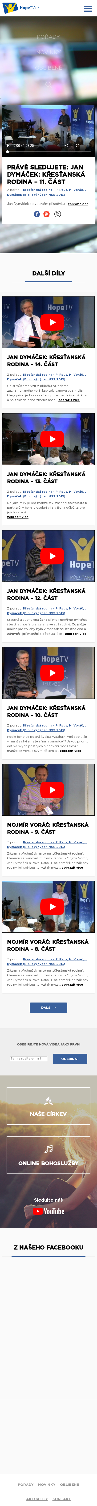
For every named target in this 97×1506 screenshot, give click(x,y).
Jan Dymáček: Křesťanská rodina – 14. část (46, 361)
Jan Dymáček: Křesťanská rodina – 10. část (46, 712)
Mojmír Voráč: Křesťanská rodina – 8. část (48, 945)
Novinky (48, 52)
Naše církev (48, 1114)
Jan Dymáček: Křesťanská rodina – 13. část (46, 478)
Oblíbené (48, 68)
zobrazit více (69, 400)
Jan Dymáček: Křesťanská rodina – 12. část (46, 595)
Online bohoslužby (48, 1163)
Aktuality (37, 1499)
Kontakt (62, 1499)
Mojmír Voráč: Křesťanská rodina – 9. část (48, 828)
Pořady (48, 37)
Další (46, 1008)
